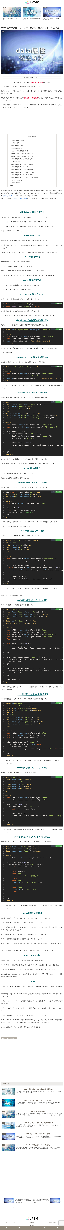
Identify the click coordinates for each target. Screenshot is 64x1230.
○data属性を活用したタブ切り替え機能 (22, 159)
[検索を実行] (60, 797)
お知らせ (32, 1225)
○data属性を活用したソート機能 (20, 167)
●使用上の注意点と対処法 (17, 180)
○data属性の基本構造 (17, 145)
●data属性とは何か (15, 143)
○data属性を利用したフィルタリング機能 (22, 172)
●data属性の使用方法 (16, 148)
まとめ (12, 185)
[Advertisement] (32, 121)
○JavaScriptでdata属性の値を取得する (22, 153)
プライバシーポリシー (20, 198)
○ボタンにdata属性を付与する (19, 151)
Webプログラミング (12, 1038)
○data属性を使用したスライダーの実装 (22, 169)
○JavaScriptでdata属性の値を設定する (22, 156)
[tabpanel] (12, 14)
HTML (4, 1038)
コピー (53, 303)
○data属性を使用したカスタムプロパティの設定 (24, 177)
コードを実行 (59, 303)
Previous (1, 14)
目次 (29, 136)
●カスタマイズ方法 (15, 183)
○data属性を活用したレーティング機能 (22, 175)
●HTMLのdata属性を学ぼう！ (18, 140)
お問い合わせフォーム (9, 196)
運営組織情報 (52, 1222)
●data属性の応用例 (15, 161)
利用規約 (32, 1222)
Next (63, 14)
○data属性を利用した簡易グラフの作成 (22, 164)
